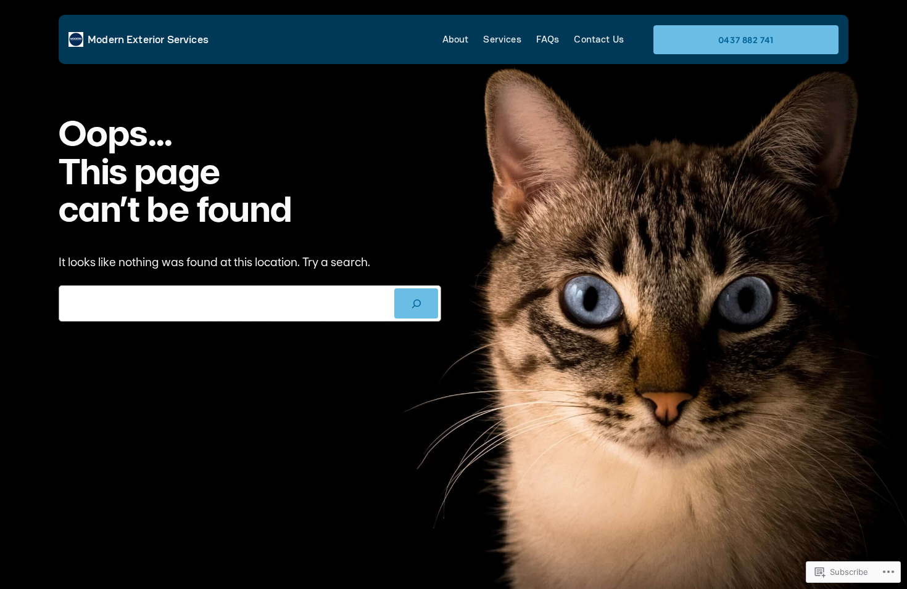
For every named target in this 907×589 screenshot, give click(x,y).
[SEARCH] (416, 303)
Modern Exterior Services (148, 39)
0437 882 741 (746, 40)
